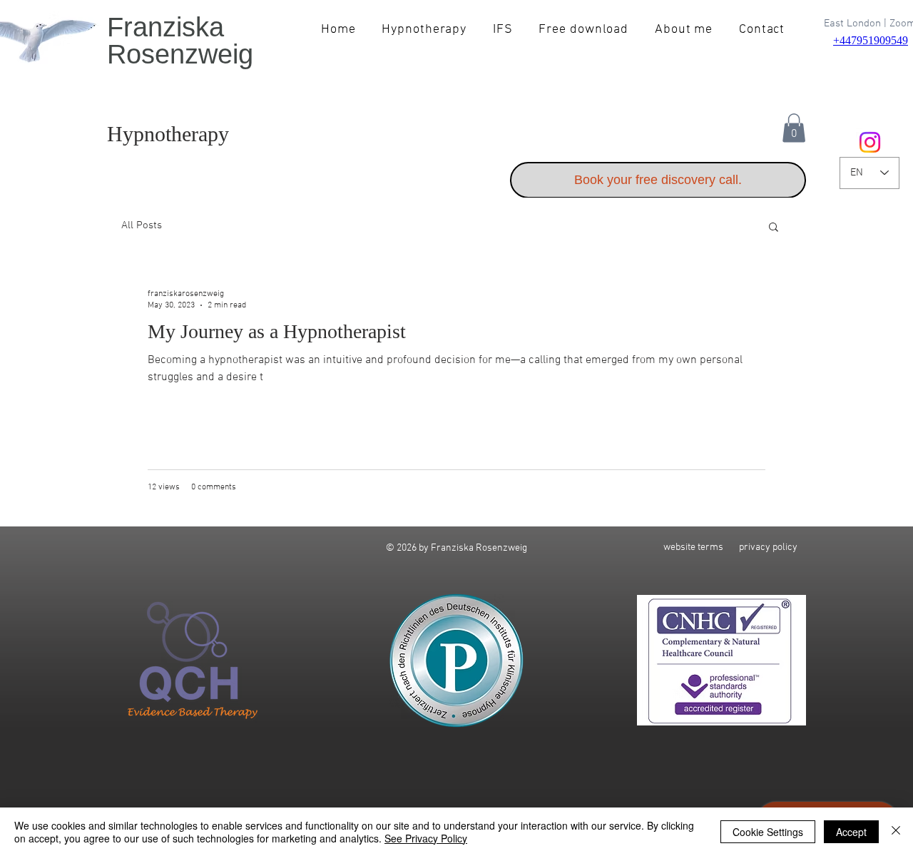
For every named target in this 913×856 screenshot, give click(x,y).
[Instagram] (870, 142)
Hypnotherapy (168, 134)
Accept (851, 832)
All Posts (141, 225)
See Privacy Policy (425, 838)
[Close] (895, 832)
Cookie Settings (768, 832)
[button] (794, 128)
